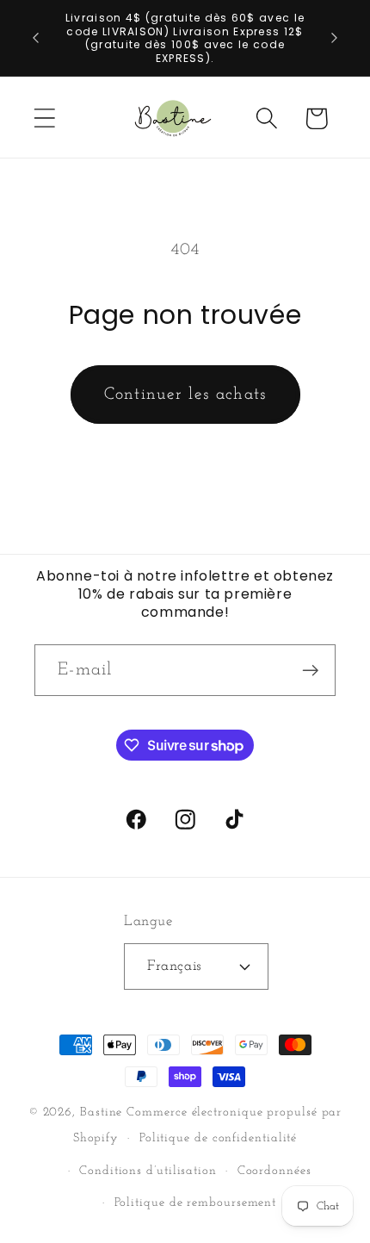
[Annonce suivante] (335, 38)
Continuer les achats (185, 394)
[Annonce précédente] (36, 38)
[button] (44, 118)
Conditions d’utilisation (148, 1171)
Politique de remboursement (195, 1202)
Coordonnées (274, 1171)
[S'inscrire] (310, 670)
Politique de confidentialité (218, 1138)
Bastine (101, 1112)
